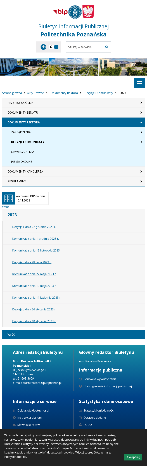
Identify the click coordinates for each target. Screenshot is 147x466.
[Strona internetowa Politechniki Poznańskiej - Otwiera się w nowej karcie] (75, 12)
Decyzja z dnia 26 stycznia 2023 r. (34, 309)
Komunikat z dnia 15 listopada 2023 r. (37, 250)
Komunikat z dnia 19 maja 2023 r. (34, 286)
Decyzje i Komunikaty (98, 93)
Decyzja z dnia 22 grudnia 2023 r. (34, 227)
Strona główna (12, 93)
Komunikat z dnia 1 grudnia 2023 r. (35, 239)
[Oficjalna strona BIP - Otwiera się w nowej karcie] (60, 12)
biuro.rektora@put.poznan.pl (41, 383)
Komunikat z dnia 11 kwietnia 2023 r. (36, 298)
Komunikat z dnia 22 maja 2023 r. (34, 274)
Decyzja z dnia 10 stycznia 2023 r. (34, 321)
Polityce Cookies (15, 457)
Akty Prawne (35, 93)
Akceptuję (134, 457)
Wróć (5, 207)
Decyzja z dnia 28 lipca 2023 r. (31, 262)
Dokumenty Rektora (64, 93)
